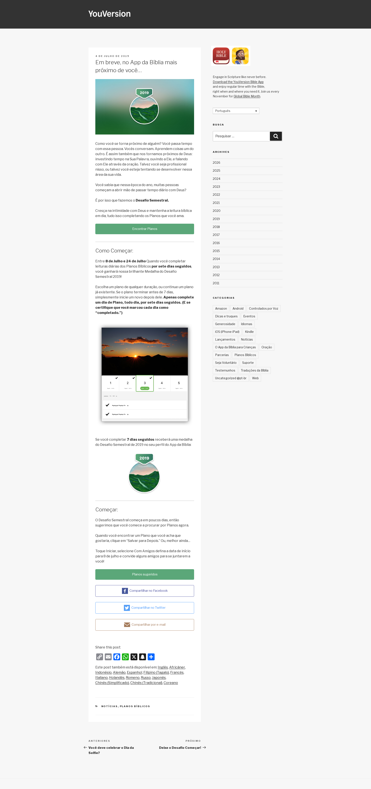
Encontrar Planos (144, 229)
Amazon (221, 308)
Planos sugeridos (145, 574)
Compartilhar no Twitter (148, 607)
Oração (267, 347)
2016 (216, 243)
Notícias (109, 706)
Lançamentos (225, 339)
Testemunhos (225, 370)
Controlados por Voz (263, 308)
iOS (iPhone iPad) (227, 331)
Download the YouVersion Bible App (238, 82)
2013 (216, 267)
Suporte (248, 362)
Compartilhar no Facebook (148, 590)
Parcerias (222, 355)
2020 (216, 211)
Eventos (249, 316)
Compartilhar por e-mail (149, 624)
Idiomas (246, 324)
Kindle (249, 331)
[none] (236, 111)
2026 (216, 162)
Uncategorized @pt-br (230, 378)
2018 (216, 227)
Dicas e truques (226, 316)
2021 (216, 203)
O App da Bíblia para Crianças (235, 347)
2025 (216, 170)
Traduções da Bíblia (254, 370)
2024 (216, 178)
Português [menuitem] (222, 111)
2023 (216, 186)
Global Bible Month (247, 96)
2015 (216, 251)
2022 (216, 194)
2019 (216, 219)
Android (238, 308)
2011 (216, 283)
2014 (216, 259)
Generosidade (225, 324)
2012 (216, 275)
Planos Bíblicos (135, 706)
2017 (216, 235)
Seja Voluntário (226, 362)
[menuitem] (163, 667)
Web (255, 378)
